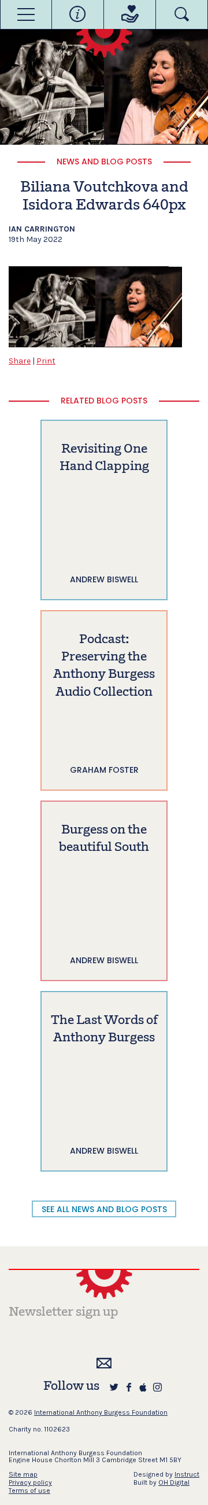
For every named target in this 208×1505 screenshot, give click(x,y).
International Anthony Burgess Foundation (101, 1412)
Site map (23, 1474)
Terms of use (29, 1490)
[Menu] (26, 14)
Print (45, 361)
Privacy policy (30, 1482)
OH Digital (174, 1482)
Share (20, 361)
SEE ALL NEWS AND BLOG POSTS (104, 1209)
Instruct (186, 1474)
